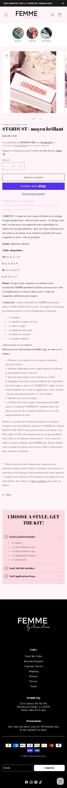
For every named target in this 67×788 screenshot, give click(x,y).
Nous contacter (39, 481)
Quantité (6, 160)
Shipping (33, 671)
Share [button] (8, 495)
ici (45, 349)
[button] (6, 14)
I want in (49, 768)
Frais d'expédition (20, 145)
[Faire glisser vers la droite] (40, 118)
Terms (33, 686)
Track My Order (33, 656)
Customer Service (33, 666)
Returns (33, 676)
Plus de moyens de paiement (33, 194)
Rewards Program (33, 661)
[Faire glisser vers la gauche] (26, 118)
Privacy (33, 681)
